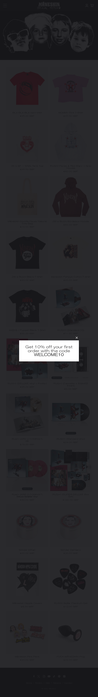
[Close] (77, 338)
